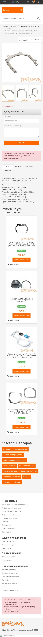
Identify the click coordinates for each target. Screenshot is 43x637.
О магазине (6, 525)
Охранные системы (29, 471)
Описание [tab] (7, 166)
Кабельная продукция (13, 455)
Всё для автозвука (9, 570)
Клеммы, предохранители (15, 460)
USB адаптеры (10, 466)
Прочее (26, 477)
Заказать (21, 143)
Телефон (7, 116)
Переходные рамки (12, 477)
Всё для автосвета (9, 573)
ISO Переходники (26, 466)
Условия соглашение (10, 518)
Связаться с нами (8, 541)
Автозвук (7, 482)
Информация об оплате (11, 515)
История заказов (8, 557)
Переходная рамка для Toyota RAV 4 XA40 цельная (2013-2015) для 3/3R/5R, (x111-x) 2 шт (22, 411)
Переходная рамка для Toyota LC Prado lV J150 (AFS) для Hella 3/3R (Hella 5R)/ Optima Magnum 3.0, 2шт (21, 244)
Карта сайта (6, 532)
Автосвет (7, 449)
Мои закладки (7, 560)
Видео (17, 482)
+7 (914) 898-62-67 (11, 611)
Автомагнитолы (10, 471)
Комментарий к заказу (12, 126)
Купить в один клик (21, 260)
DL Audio (5, 580)
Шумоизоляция (21, 449)
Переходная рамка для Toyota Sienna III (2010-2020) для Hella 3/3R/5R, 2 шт (21, 300)
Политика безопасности (11, 511)
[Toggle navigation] (5, 2)
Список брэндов (8, 528)
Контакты (5, 522)
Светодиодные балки (10, 576)
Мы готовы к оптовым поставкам (15, 504)
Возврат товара (8, 545)
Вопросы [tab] (29, 166)
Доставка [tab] (7, 171)
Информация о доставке (11, 508)
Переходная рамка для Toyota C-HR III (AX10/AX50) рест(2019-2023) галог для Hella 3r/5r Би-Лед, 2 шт (21, 355)
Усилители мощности (10, 590)
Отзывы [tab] (18, 166)
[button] (12, 10)
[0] (33, 2)
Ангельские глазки (9, 583)
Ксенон (4, 587)
